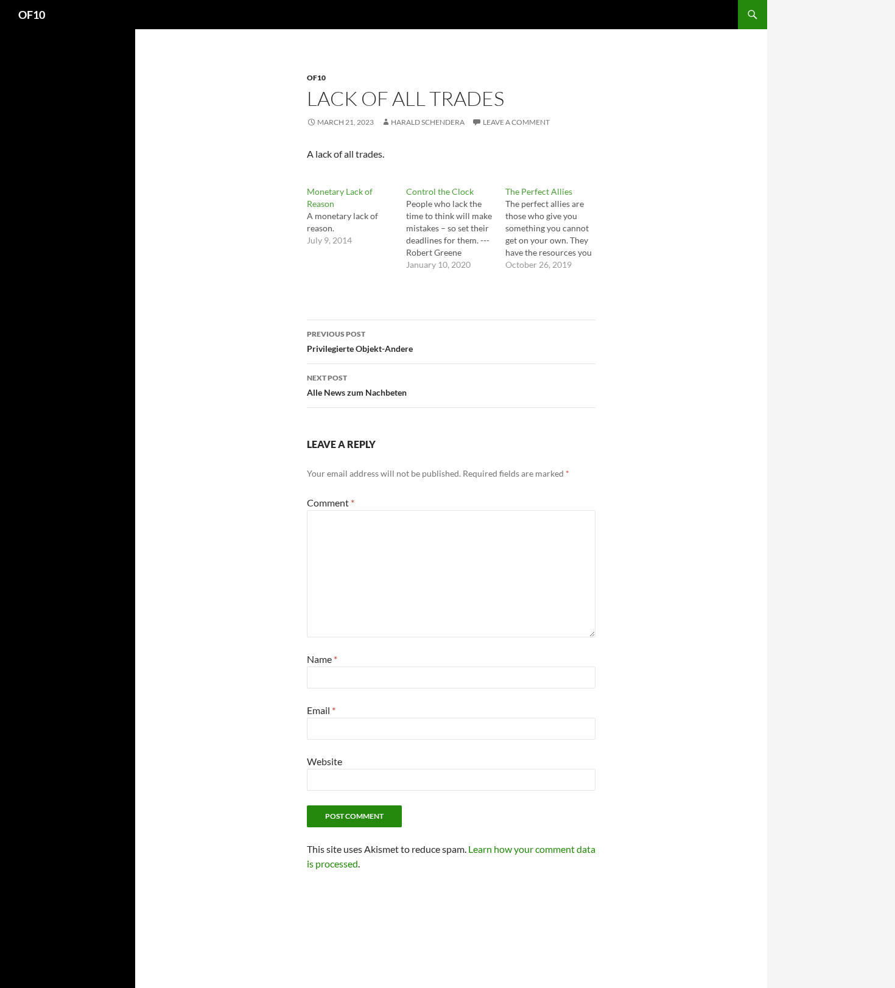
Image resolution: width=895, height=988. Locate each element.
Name (322, 659)
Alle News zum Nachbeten (357, 385)
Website (324, 761)
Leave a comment (516, 122)
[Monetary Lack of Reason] (356, 216)
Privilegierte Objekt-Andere (360, 341)
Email (321, 710)
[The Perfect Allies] (555, 228)
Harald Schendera (428, 122)
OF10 (31, 14)
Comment (330, 502)
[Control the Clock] (455, 228)
